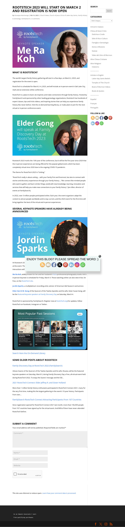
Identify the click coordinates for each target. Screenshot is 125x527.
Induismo (95, 67)
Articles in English (97, 75)
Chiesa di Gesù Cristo (98, 31)
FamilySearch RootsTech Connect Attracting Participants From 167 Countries (46, 399)
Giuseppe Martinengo (21, 15)
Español (93, 99)
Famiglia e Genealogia (100, 42)
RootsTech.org (61, 301)
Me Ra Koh (16, 274)
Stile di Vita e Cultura (99, 38)
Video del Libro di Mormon (102, 55)
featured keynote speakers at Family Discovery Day (37, 294)
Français (93, 103)
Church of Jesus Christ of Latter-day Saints (63, 15)
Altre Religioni (95, 63)
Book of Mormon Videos (101, 87)
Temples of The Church (100, 82)
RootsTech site (27, 281)
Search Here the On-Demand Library (28, 353)
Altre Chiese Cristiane (98, 59)
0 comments (36, 19)
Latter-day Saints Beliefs (101, 78)
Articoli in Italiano (96, 27)
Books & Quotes (98, 91)
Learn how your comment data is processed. (59, 493)
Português (94, 107)
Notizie (94, 51)
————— (94, 71)
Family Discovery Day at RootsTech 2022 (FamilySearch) (37, 365)
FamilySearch (25, 19)
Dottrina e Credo (98, 34)
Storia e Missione (98, 47)
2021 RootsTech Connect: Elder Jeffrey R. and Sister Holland (39, 382)
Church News (44, 15)
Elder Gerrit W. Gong (20, 291)
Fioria (55, 274)
